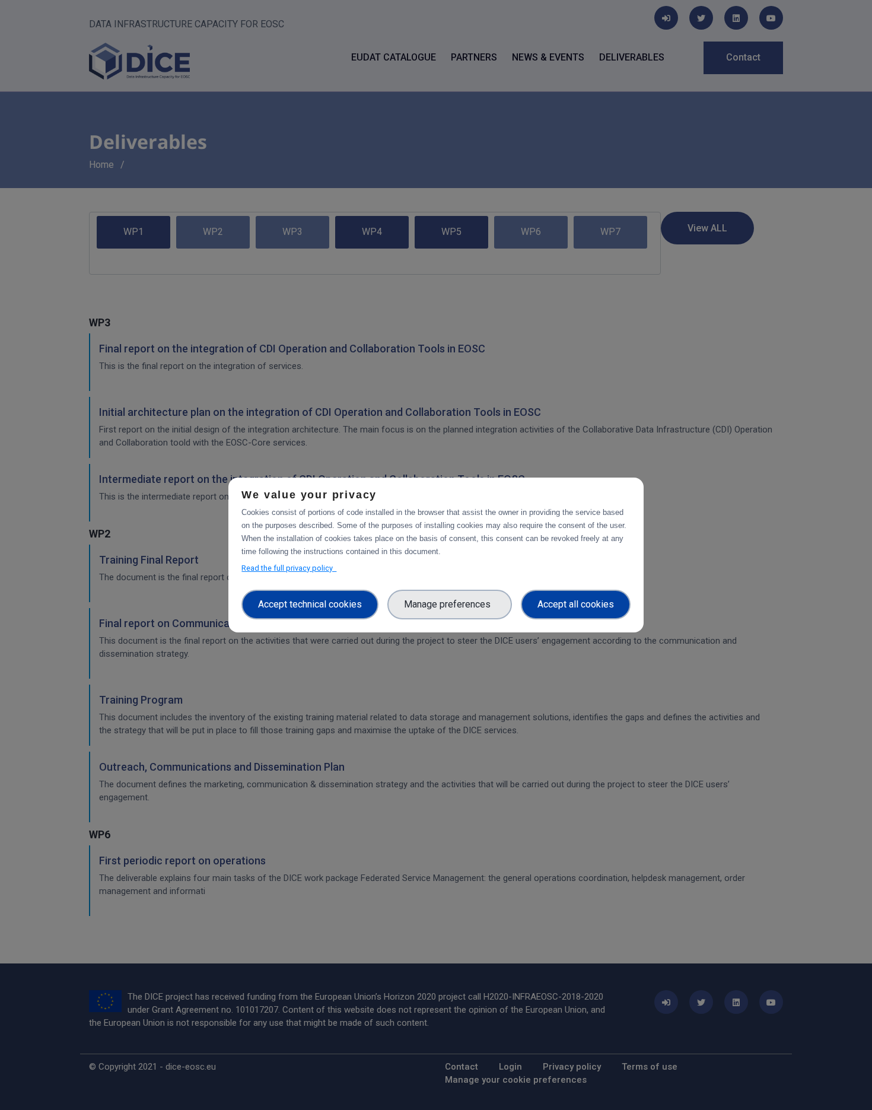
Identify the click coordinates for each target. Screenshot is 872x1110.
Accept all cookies (575, 604)
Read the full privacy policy (288, 568)
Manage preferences (449, 604)
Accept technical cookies (310, 604)
